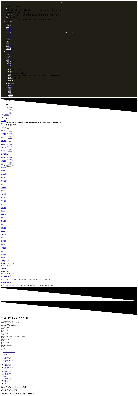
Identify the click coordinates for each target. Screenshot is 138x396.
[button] (32, 21)
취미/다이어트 (9, 3)
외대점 (10, 28)
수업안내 (3, 268)
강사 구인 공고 (9, 16)
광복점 (10, 59)
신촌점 (10, 31)
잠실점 (10, 34)
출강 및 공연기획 (9, 165)
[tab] (7, 114)
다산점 (10, 144)
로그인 (7, 18)
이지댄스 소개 (9, 14)
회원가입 (8, 17)
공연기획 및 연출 (6, 282)
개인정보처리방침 (8, 360)
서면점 (10, 58)
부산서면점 (8, 63)
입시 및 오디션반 (6, 276)
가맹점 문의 (8, 166)
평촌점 (10, 146)
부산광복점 (8, 49)
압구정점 (10, 29)
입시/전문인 (8, 66)
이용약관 (5, 361)
